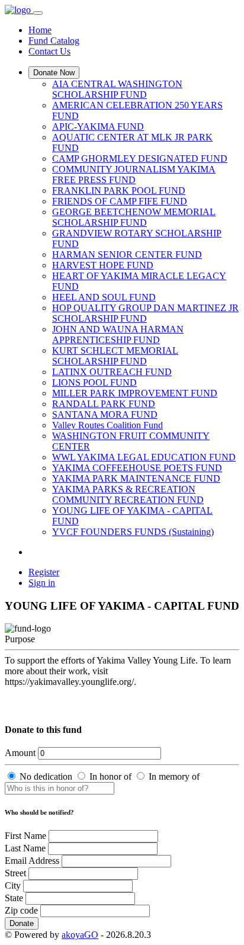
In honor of (110, 776)
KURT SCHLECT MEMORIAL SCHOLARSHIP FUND (115, 355)
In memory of (174, 776)
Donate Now (54, 72)
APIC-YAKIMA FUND (98, 126)
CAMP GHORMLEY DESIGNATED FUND (139, 158)
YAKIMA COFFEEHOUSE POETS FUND (137, 468)
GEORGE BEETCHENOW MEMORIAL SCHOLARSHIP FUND (134, 217)
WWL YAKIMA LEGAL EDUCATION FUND (144, 457)
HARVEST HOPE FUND (102, 265)
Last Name (25, 848)
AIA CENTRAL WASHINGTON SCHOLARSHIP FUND (117, 89)
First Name (25, 836)
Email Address (32, 861)
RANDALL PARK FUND (103, 404)
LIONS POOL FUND (94, 382)
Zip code (21, 910)
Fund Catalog (53, 41)
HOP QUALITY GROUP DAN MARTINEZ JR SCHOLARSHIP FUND (145, 313)
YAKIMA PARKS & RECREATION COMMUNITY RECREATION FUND (128, 494)
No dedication (46, 776)
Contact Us (49, 51)
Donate (21, 923)
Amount (20, 753)
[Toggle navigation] (38, 13)
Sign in (41, 583)
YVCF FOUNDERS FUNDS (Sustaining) (133, 532)
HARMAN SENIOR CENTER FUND (127, 254)
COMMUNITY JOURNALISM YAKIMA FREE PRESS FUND (134, 174)
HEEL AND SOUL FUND (104, 297)
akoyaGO (80, 935)
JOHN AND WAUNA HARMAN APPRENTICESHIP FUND (118, 334)
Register (43, 572)
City (13, 885)
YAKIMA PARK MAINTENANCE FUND (136, 478)
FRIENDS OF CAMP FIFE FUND (119, 201)
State (14, 898)
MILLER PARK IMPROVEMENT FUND (134, 393)
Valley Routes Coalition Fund (107, 425)
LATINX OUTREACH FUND (112, 372)
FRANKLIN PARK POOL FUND (118, 190)
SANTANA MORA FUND (105, 414)
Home (40, 30)
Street (15, 873)
